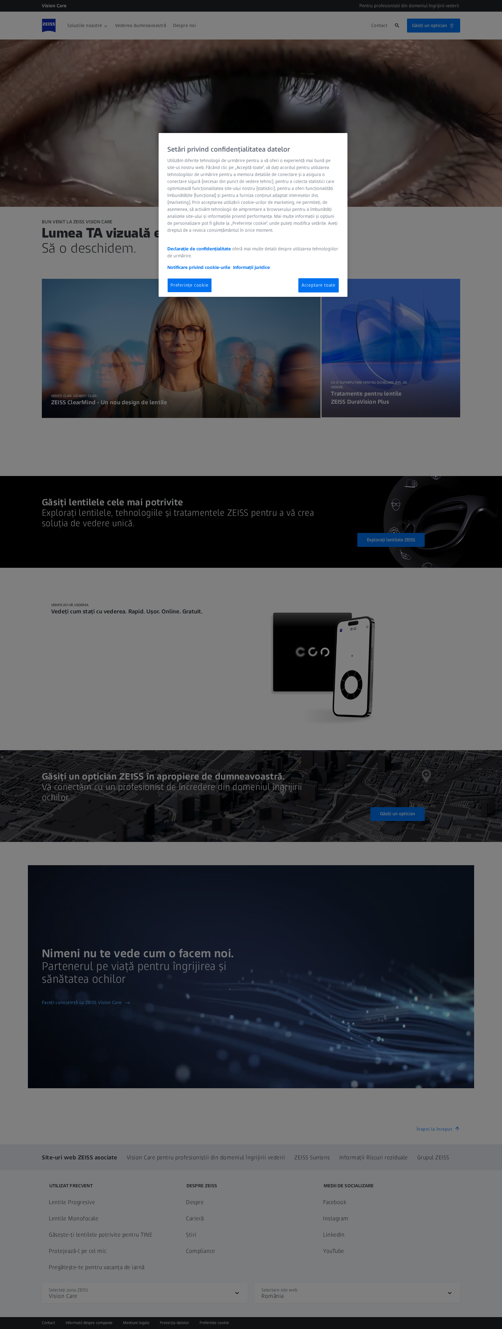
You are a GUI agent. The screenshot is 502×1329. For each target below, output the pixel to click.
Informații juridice (251, 267)
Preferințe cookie (190, 285)
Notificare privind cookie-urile (198, 267)
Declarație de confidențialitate (199, 249)
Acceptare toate (319, 285)
